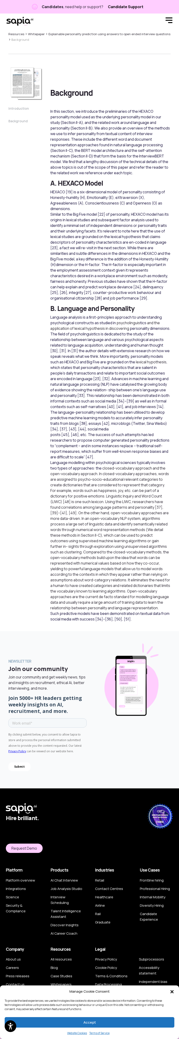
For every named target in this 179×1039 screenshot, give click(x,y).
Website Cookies (77, 1033)
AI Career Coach (64, 933)
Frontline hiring (152, 880)
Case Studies (61, 976)
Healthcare (104, 897)
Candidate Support (125, 6)
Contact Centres (109, 888)
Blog (54, 967)
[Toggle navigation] (168, 21)
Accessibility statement (149, 970)
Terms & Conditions (111, 976)
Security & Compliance (16, 908)
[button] (172, 991)
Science (12, 897)
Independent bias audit (153, 984)
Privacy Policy (106, 959)
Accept (89, 1022)
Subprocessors (151, 959)
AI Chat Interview (64, 880)
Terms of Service (99, 1033)
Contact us (15, 984)
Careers (12, 967)
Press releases (17, 976)
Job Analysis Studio (66, 888)
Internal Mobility (152, 897)
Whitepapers (61, 984)
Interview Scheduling (60, 900)
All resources (61, 959)
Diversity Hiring (152, 905)
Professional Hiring (155, 888)
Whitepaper (36, 34)
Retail (99, 880)
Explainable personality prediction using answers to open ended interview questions (109, 34)
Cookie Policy (106, 967)
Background (18, 121)
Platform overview (20, 880)
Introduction (18, 108)
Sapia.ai (20, 21)
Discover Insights (65, 925)
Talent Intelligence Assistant (66, 914)
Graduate (102, 922)
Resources (16, 34)
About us (13, 959)
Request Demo (24, 848)
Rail (98, 913)
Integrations (16, 888)
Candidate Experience (149, 916)
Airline (100, 905)
